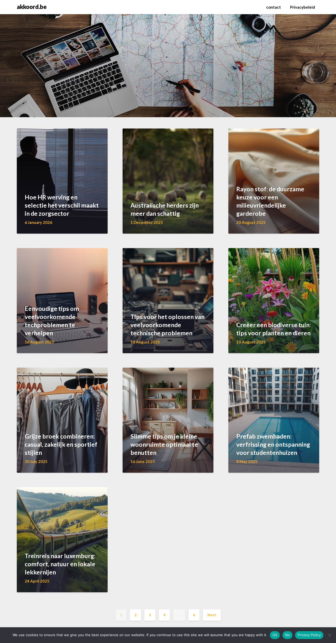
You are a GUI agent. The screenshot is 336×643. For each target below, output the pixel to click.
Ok (274, 635)
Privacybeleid (302, 7)
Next (211, 615)
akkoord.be (32, 6)
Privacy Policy (309, 635)
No (287, 635)
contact (273, 7)
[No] (329, 635)
